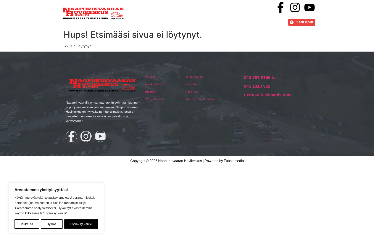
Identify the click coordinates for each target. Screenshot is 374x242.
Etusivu (150, 77)
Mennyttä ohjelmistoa (200, 99)
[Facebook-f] (280, 7)
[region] (56, 208)
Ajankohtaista (154, 84)
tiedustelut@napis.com (268, 95)
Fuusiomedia (234, 161)
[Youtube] (309, 7)
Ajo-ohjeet (192, 91)
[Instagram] (295, 7)
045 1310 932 (257, 86)
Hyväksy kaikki (81, 224)
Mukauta (27, 224)
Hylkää (51, 224)
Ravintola (191, 84)
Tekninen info (194, 77)
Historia (150, 91)
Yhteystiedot (153, 99)
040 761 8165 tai (260, 77)
